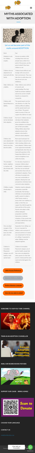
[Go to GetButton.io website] (30, 451)
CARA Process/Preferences (13, 270)
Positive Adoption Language (13, 285)
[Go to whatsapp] (30, 447)
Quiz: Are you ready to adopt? (14, 293)
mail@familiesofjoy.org (7, 435)
